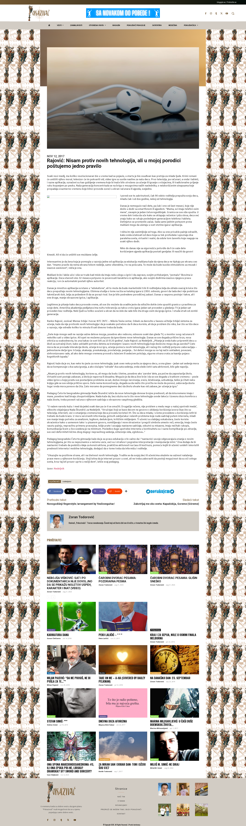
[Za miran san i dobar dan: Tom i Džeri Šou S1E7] (123, 746)
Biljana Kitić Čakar (106, 725)
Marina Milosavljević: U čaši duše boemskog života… (171, 723)
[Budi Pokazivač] (164, 809)
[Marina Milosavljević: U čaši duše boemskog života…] (174, 703)
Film (49, 573)
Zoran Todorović (81, 517)
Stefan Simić (52, 725)
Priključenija (155, 630)
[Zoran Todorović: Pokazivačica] (201, 789)
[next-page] (53, 597)
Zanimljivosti (155, 673)
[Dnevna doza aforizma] (123, 703)
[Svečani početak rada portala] (183, 809)
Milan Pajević (52, 685)
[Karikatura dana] (71, 616)
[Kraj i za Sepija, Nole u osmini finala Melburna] (174, 616)
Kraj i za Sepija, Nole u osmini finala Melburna (173, 636)
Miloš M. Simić (156, 768)
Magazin (51, 673)
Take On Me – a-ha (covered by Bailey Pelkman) (122, 679)
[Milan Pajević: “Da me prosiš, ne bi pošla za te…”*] (71, 659)
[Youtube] (227, 13)
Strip (49, 759)
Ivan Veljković (53, 775)
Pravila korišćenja (134, 825)
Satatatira (51, 630)
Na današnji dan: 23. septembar (170, 678)
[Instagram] (211, 13)
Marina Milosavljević (159, 728)
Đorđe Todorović (105, 771)
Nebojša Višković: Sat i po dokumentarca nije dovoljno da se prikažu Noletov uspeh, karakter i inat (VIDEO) (69, 583)
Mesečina (103, 573)
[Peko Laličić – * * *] (123, 616)
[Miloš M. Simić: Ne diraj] (174, 746)
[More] (126, 491)
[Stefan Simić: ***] (71, 703)
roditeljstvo (66, 481)
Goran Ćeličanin (54, 638)
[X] (222, 13)
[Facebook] (206, 13)
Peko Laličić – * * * (110, 635)
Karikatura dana (58, 635)
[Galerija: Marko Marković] (201, 809)
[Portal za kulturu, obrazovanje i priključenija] (39, 13)
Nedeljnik (59, 468)
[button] (232, 13)
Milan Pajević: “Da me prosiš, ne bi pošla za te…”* (68, 679)
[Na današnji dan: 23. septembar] (174, 659)
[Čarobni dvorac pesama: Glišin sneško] (174, 559)
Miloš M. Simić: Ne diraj (164, 764)
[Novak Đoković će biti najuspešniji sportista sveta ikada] (164, 789)
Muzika (102, 673)
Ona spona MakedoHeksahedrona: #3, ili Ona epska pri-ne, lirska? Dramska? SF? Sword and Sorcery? (70, 767)
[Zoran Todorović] (58, 521)
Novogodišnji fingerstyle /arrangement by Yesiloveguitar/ (81, 503)
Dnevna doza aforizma (113, 721)
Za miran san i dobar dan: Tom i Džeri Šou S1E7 (122, 766)
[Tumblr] (216, 13)
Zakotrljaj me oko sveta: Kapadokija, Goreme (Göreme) (166, 503)
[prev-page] (49, 597)
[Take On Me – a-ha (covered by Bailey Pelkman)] (123, 659)
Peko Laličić (103, 638)
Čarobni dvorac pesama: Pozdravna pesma (117, 579)
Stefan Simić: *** (57, 721)
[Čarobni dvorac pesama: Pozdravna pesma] (123, 559)
